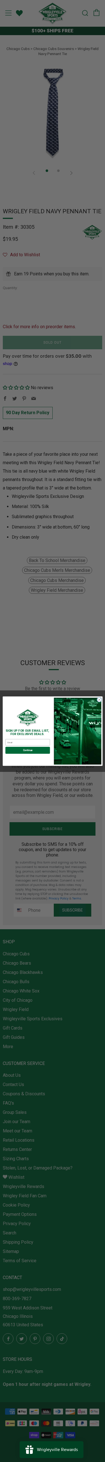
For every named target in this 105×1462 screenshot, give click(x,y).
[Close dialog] (99, 699)
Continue (27, 750)
